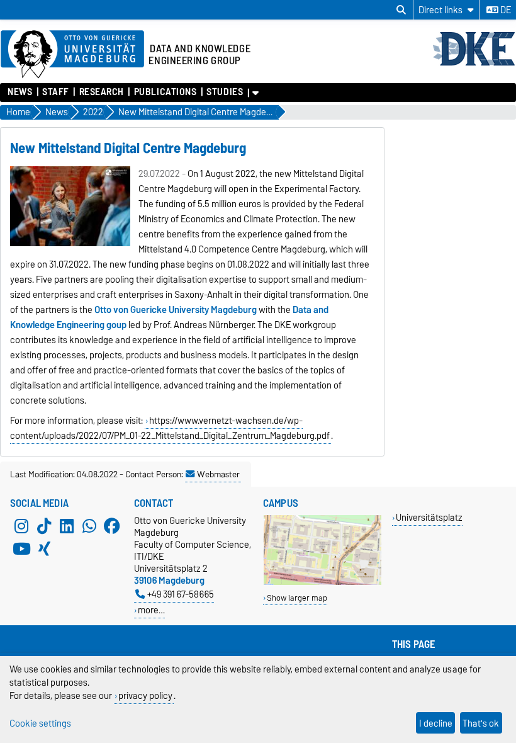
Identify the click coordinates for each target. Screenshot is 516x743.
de (504, 10)
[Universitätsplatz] (322, 582)
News (20, 91)
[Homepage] (474, 64)
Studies (224, 91)
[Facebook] (112, 525)
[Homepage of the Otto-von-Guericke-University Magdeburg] (72, 55)
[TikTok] (44, 525)
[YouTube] (21, 548)
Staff (55, 91)
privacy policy (145, 695)
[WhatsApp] (89, 525)
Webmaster (218, 474)
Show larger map (297, 597)
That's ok (481, 723)
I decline (435, 723)
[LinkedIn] (66, 525)
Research (101, 91)
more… (151, 610)
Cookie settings (40, 723)
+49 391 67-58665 (180, 594)
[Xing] (44, 548)
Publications (165, 91)
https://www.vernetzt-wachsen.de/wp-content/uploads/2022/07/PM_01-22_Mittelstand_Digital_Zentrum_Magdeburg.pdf (170, 428)
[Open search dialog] (401, 10)
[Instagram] (21, 525)
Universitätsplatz (429, 517)
